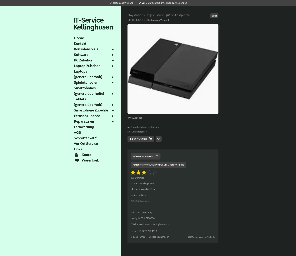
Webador (211, 237)
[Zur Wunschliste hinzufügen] (159, 139)
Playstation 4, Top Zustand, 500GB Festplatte (158, 15)
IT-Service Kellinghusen (93, 23)
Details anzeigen (136, 131)
